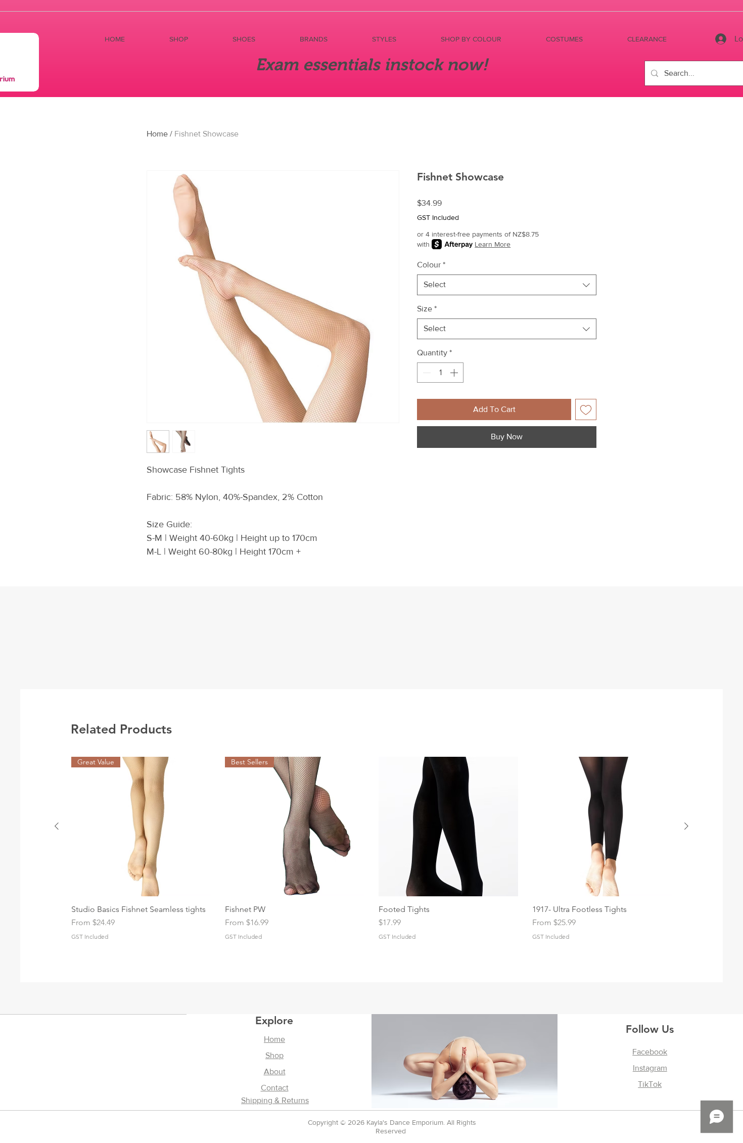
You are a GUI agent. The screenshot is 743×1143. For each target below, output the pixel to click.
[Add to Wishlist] (585, 409)
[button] (178, 39)
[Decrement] (426, 372)
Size (427, 308)
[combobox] (506, 285)
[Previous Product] (57, 826)
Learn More (492, 244)
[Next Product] (686, 826)
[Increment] (455, 372)
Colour (431, 264)
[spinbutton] (440, 372)
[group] (371, 853)
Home (157, 133)
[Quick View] (448, 826)
